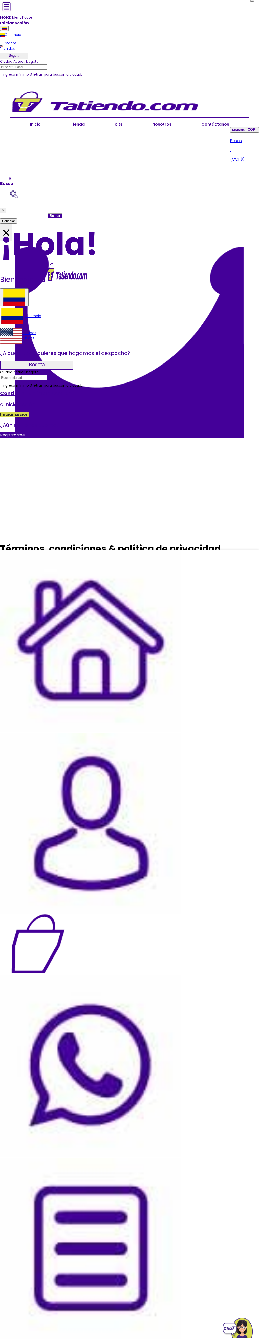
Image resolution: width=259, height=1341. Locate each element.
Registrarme (12, 435)
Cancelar (8, 221)
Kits (118, 124)
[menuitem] (10, 35)
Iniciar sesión (14, 414)
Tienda (78, 124)
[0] (38, 944)
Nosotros (161, 124)
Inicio (35, 124)
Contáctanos (215, 124)
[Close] (252, 1)
